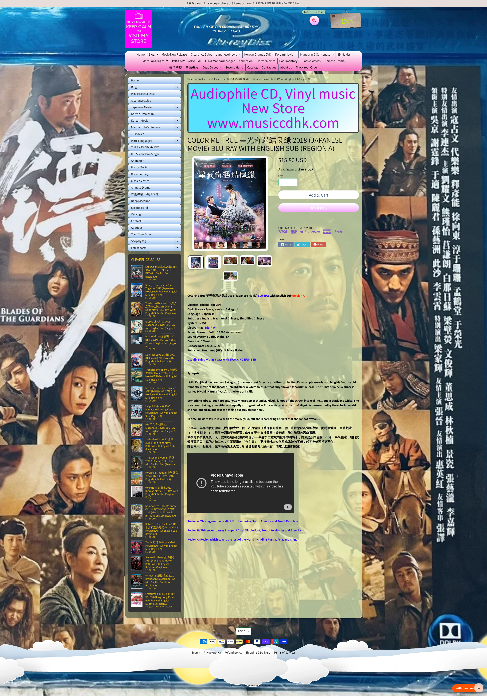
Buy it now (319, 208)
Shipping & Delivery (258, 653)
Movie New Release (174, 54)
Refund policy (233, 653)
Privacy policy (212, 653)
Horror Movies (266, 61)
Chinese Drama (335, 61)
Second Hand (234, 67)
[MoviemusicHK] (138, 29)
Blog (154, 55)
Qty (280, 176)
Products (203, 79)
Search (196, 653)
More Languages (155, 61)
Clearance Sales (201, 54)
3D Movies (344, 54)
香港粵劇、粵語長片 (183, 67)
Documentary (288, 61)
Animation (246, 61)
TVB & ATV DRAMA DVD (186, 61)
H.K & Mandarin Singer (220, 61)
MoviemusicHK (248, 685)
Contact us (269, 67)
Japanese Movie (229, 55)
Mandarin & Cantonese (317, 55)
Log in (307, 12)
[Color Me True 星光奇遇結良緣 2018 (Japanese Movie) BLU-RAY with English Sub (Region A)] (196, 262)
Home (141, 54)
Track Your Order (307, 67)
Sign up (319, 12)
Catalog (252, 67)
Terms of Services (285, 653)
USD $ (242, 631)
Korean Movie (286, 55)
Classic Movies (311, 61)
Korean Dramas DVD (257, 54)
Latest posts (156, 248)
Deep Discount (211, 67)
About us (286, 67)
